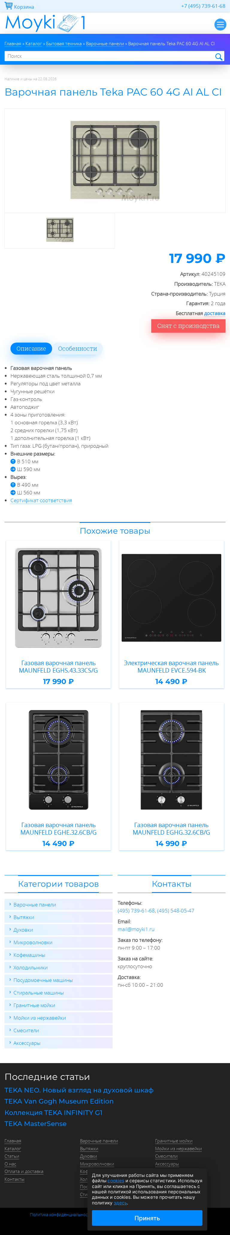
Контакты (14, 1179)
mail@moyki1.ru (136, 929)
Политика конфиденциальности (61, 1214)
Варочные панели (34, 904)
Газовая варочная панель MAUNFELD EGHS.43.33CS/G (58, 666)
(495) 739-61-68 (136, 910)
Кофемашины (29, 954)
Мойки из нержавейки (39, 1017)
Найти (218, 56)
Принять (147, 1218)
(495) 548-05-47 (175, 910)
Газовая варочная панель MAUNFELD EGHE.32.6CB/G (58, 828)
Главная (12, 1141)
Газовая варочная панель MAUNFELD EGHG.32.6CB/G (171, 828)
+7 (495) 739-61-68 (203, 5)
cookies (116, 1180)
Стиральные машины (38, 992)
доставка (215, 313)
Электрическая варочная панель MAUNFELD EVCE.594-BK (171, 666)
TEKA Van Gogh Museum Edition (59, 1101)
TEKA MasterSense (35, 1124)
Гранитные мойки (34, 1005)
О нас (10, 1164)
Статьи (11, 1156)
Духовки (23, 929)
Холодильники (30, 967)
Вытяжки (23, 917)
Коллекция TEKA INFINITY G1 (53, 1113)
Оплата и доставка (23, 1171)
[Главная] (45, 31)
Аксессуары (26, 1042)
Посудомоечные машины (43, 980)
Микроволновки (32, 942)
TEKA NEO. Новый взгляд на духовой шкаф (79, 1090)
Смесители (26, 1030)
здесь (120, 1203)
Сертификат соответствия (41, 500)
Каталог (12, 1148)
